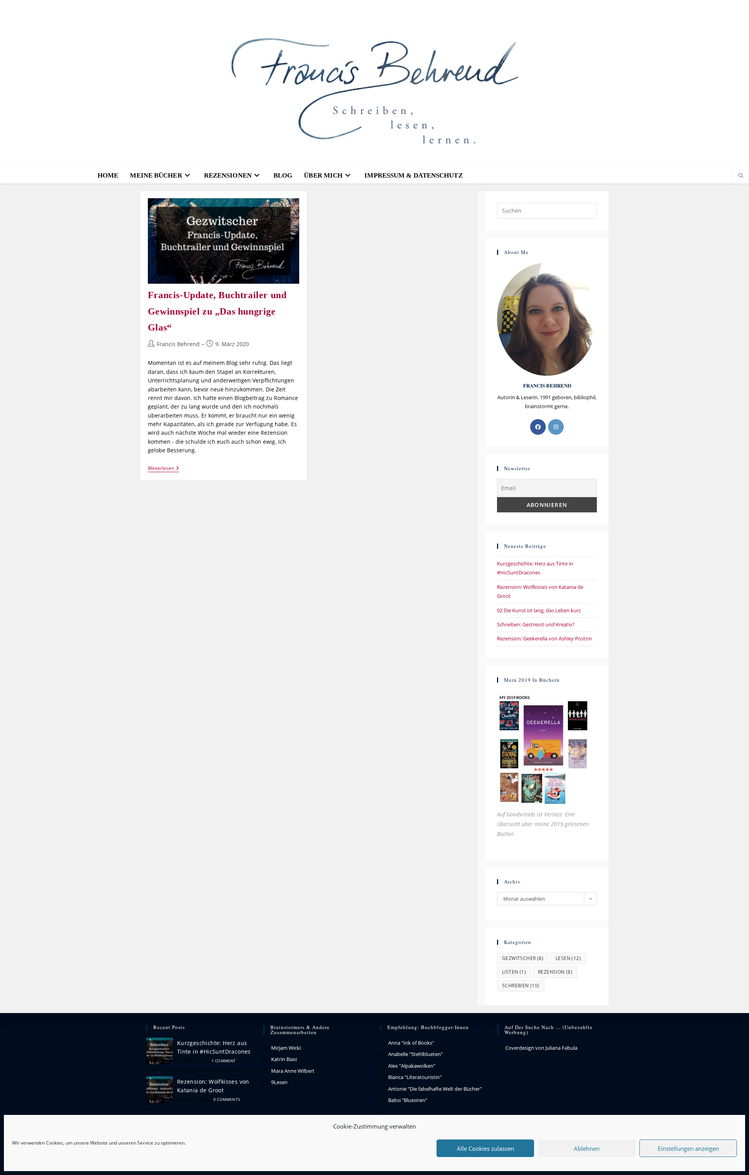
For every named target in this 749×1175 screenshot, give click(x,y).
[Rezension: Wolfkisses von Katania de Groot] (159, 1089)
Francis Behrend (178, 344)
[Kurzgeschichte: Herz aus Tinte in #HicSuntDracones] (159, 1051)
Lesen (568, 958)
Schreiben (521, 985)
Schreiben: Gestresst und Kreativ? (536, 624)
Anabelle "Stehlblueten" (415, 1054)
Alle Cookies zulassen (485, 1148)
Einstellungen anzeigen (688, 1148)
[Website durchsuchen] (740, 176)
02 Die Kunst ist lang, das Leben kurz (539, 610)
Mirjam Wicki (286, 1047)
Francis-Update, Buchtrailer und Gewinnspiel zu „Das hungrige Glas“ (217, 311)
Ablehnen (587, 1148)
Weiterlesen (163, 468)
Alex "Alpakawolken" (411, 1065)
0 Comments (226, 1099)
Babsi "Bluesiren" (407, 1100)
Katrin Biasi (284, 1059)
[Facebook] (538, 427)
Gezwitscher (522, 958)
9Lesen (279, 1082)
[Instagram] (556, 427)
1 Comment (223, 1060)
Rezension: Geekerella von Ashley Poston (544, 638)
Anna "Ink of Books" (411, 1042)
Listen (514, 972)
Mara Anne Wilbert (292, 1070)
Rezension (555, 972)
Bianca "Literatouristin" (415, 1077)
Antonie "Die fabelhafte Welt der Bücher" (435, 1088)
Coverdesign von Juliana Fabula (541, 1047)
